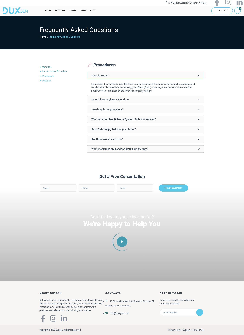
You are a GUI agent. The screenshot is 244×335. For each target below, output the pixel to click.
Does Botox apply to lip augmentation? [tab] (113, 129)
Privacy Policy (174, 330)
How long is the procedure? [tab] (107, 109)
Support (186, 330)
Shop (83, 10)
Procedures (48, 76)
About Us (60, 10)
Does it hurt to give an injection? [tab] (110, 99)
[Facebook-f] (42, 318)
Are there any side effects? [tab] (107, 139)
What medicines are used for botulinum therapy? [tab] (119, 148)
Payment (46, 80)
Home (48, 10)
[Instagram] (53, 318)
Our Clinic (47, 67)
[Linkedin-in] (63, 318)
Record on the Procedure (54, 71)
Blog (92, 10)
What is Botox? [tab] (100, 75)
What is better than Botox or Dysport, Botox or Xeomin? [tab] (123, 119)
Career (73, 10)
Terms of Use (199, 330)
